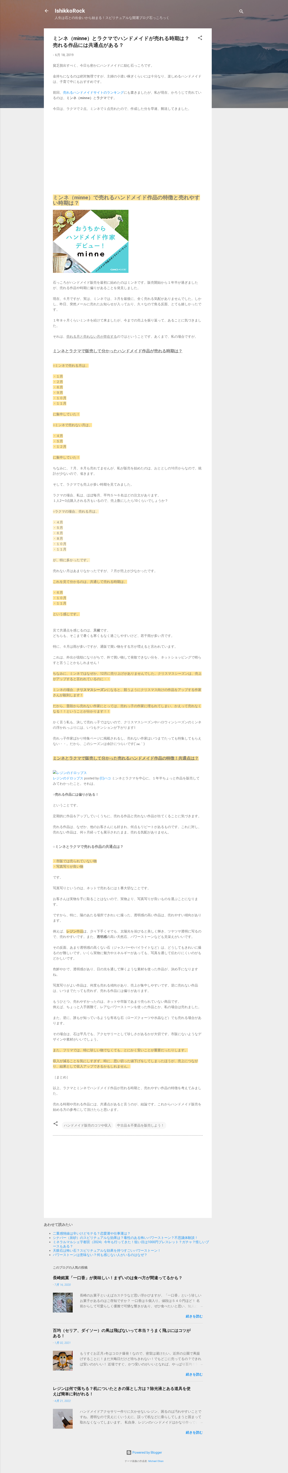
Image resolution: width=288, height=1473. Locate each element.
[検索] (241, 12)
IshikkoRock (70, 11)
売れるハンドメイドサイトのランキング (93, 93)
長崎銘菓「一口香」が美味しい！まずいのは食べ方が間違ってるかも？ (117, 1277)
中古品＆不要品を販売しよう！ (140, 1125)
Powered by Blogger (147, 1452)
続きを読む (194, 1316)
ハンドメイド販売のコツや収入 (87, 1125)
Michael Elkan (156, 1461)
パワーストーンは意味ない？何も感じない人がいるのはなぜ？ (100, 1255)
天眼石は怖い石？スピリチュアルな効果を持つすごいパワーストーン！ (107, 1251)
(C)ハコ (105, 778)
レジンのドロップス (68, 778)
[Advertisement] (229, 95)
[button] (200, 38)
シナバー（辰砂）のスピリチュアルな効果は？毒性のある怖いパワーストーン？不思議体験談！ (125, 1238)
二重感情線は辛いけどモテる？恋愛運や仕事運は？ (91, 1233)
